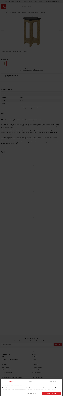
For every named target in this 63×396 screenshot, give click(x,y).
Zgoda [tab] (10, 381)
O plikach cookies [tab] (52, 381)
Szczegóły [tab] (31, 381)
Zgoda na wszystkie (51, 393)
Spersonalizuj (30, 393)
